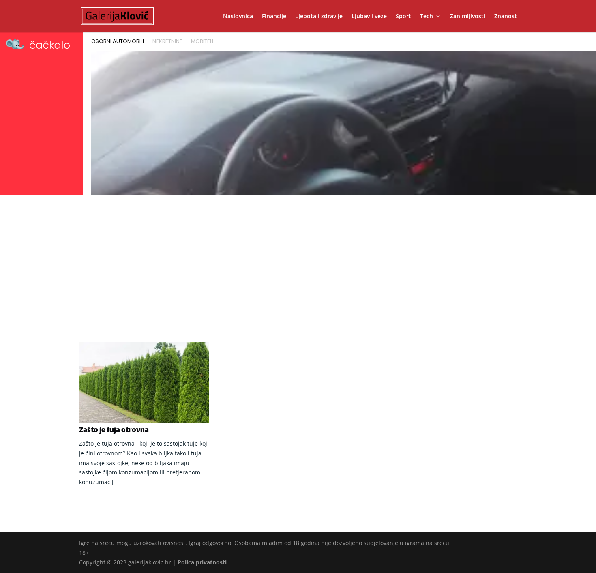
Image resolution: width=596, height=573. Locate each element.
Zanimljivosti (467, 16)
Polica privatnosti (202, 562)
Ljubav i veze (369, 16)
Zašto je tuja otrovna (114, 430)
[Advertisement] (298, 258)
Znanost (505, 16)
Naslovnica (238, 16)
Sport (403, 16)
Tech (426, 16)
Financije (274, 16)
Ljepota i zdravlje (319, 16)
